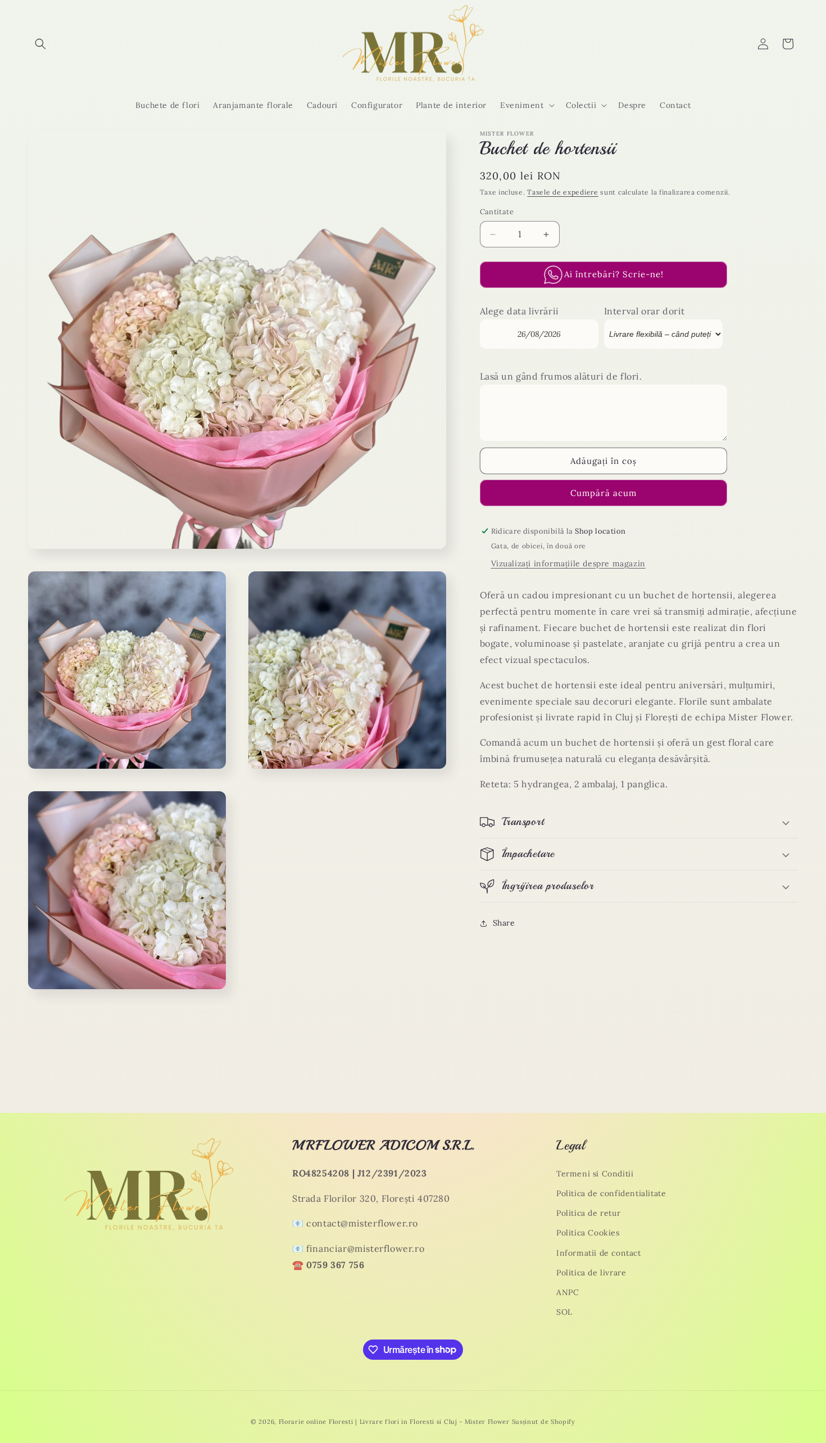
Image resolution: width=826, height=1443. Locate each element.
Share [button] (504, 923)
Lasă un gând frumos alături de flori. (561, 376)
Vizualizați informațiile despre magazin (568, 563)
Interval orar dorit (644, 311)
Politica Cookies (588, 1233)
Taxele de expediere (562, 192)
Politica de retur (588, 1213)
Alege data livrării (519, 311)
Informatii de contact (598, 1253)
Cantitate (497, 212)
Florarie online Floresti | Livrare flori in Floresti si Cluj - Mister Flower (394, 1422)
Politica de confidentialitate (611, 1193)
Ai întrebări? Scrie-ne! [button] (614, 274)
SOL (564, 1312)
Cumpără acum (603, 493)
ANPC (567, 1292)
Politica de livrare (591, 1273)
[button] (40, 43)
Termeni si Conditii (594, 1174)
